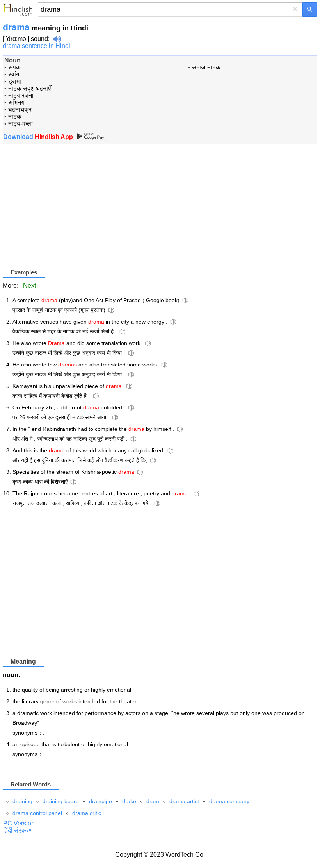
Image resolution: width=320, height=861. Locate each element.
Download (39, 136)
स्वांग (13, 74)
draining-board (61, 801)
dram (152, 801)
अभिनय (16, 102)
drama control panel (37, 813)
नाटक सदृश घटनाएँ (29, 88)
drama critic (86, 813)
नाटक (14, 116)
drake (129, 801)
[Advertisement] (68, 212)
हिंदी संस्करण (18, 830)
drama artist (184, 801)
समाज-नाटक (206, 67)
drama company (229, 801)
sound (39, 39)
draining (22, 801)
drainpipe (100, 801)
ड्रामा (14, 81)
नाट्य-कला (20, 123)
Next (29, 285)
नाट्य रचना (21, 95)
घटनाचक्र (20, 109)
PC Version (19, 823)
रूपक (14, 67)
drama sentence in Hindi (36, 46)
